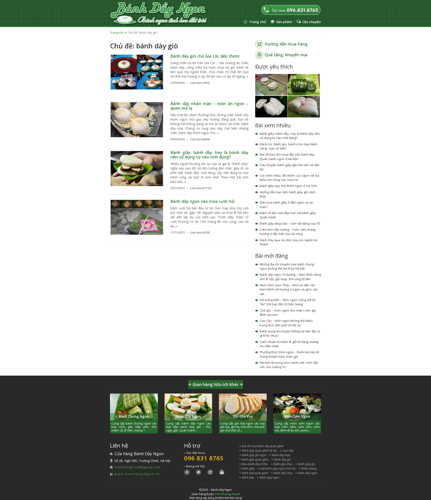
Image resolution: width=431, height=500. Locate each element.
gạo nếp (288, 450)
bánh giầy (248, 468)
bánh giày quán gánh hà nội (259, 450)
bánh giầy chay (282, 464)
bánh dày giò (282, 459)
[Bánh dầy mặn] (271, 106)
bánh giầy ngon (269, 477)
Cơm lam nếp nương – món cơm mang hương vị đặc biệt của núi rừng (287, 231)
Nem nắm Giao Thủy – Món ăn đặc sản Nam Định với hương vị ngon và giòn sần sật (289, 289)
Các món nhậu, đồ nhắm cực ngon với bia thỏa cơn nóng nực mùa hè (289, 177)
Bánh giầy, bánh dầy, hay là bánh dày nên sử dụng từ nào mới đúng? (209, 155)
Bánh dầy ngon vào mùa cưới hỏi (202, 201)
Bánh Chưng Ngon (134, 416)
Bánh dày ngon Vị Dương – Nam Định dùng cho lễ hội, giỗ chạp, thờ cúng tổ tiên (290, 277)
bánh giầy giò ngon (254, 455)
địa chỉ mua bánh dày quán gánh (263, 446)
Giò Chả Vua (243, 416)
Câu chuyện (311, 21)
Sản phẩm (284, 21)
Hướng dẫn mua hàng (286, 44)
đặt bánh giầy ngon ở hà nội (277, 468)
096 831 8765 (204, 458)
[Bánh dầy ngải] (304, 84)
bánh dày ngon (307, 473)
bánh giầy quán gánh (255, 459)
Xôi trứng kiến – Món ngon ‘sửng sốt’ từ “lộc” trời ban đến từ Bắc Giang (287, 302)
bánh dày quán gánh (255, 473)
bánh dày (248, 477)
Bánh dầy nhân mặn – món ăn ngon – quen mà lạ (209, 106)
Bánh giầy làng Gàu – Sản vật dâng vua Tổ (290, 223)
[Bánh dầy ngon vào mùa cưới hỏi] (137, 217)
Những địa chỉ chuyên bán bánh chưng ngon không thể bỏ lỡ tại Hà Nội (287, 266)
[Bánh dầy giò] (271, 84)
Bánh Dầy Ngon (188, 416)
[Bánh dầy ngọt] (304, 106)
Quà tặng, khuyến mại (286, 54)
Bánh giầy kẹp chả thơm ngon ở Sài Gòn (288, 186)
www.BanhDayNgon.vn (137, 474)
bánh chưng (308, 468)
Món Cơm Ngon (297, 416)
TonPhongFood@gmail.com (137, 467)
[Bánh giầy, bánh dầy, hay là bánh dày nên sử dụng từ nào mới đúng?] (137, 168)
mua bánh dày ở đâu (255, 464)
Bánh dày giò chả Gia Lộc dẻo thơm (205, 56)
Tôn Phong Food (227, 494)
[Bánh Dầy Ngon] (170, 14)
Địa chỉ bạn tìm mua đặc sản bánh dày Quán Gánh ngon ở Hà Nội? (287, 156)
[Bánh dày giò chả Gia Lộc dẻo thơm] (137, 71)
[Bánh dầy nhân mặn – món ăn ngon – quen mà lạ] (137, 119)
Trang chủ (257, 21)
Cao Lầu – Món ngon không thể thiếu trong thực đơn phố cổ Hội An (286, 323)
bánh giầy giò (306, 464)
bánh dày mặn (281, 455)
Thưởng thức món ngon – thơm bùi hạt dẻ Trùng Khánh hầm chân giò (289, 354)
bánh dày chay (283, 473)
